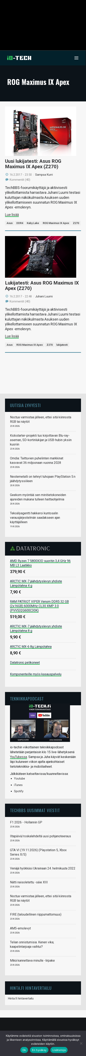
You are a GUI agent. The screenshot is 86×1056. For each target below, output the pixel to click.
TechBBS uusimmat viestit (35, 810)
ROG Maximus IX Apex (56, 223)
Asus (10, 223)
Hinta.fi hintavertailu (21, 998)
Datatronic (31, 548)
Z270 (76, 223)
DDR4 (19, 223)
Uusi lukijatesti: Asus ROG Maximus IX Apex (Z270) (33, 164)
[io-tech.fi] (19, 58)
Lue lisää (12, 214)
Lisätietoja (59, 1050)
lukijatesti (62, 344)
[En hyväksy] (81, 1043)
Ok (24, 1050)
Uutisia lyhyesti (25, 405)
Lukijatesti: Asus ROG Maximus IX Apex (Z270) (42, 285)
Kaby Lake (33, 223)
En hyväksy (39, 1050)
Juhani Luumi (44, 296)
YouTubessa (18, 757)
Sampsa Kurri (44, 174)
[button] (76, 58)
